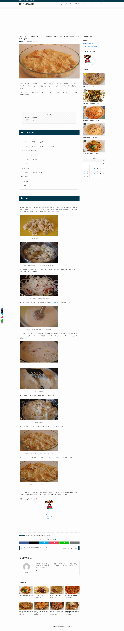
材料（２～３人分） (32, 117)
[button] (24, 543)
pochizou (26, 572)
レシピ (31, 535)
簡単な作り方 (30, 120)
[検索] (104, 1)
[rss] (102, 1)
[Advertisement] (62, 20)
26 (94, 173)
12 (94, 168)
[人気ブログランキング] (87, 63)
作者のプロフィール (66, 626)
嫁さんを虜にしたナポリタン (89, 43)
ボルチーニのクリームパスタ (89, 44)
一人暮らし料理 (37, 535)
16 (84, 171)
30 (84, 176)
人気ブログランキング (88, 64)
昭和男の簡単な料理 (27, 4)
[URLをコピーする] (75, 543)
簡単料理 (48, 535)
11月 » (103, 179)
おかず (22, 41)
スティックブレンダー (55, 302)
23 (84, 173)
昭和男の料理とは (57, 626)
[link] (37, 570)
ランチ (27, 535)
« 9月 (84, 179)
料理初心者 (43, 535)
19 (94, 171)
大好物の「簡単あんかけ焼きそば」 (91, 46)
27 (97, 173)
